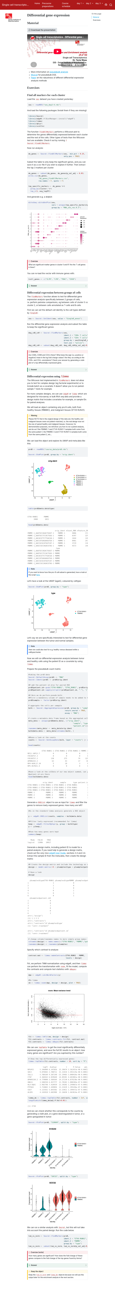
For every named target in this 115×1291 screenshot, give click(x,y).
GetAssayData (53, 740)
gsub (48, 687)
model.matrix (45, 867)
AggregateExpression (54, 708)
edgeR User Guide (57, 853)
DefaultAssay (42, 677)
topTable (39, 1061)
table (30, 509)
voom (44, 983)
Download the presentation (43, 30)
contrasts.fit (59, 1039)
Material (96, 17)
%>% (63, 186)
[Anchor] (40, 22)
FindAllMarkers (56, 154)
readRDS (39, 105)
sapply (49, 690)
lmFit (45, 1037)
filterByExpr (50, 824)
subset (44, 173)
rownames (32, 728)
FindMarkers (57, 333)
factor (47, 700)
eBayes (56, 1042)
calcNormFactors (50, 975)
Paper (33, 78)
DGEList (44, 816)
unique (62, 205)
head (30, 525)
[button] (80, 3)
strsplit (57, 690)
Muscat (34, 75)
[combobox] (111, 4)
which (38, 1100)
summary (31, 834)
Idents (39, 680)
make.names (54, 942)
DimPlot (40, 455)
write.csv (33, 176)
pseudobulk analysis (59, 72)
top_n (32, 191)
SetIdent (48, 319)
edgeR (39, 119)
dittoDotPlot (45, 202)
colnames (61, 731)
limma (39, 121)
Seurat (39, 116)
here (38, 575)
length (31, 1100)
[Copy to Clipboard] (86, 523)
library (31, 116)
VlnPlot (40, 1122)
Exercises (97, 20)
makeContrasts (58, 955)
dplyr (39, 124)
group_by (34, 189)
